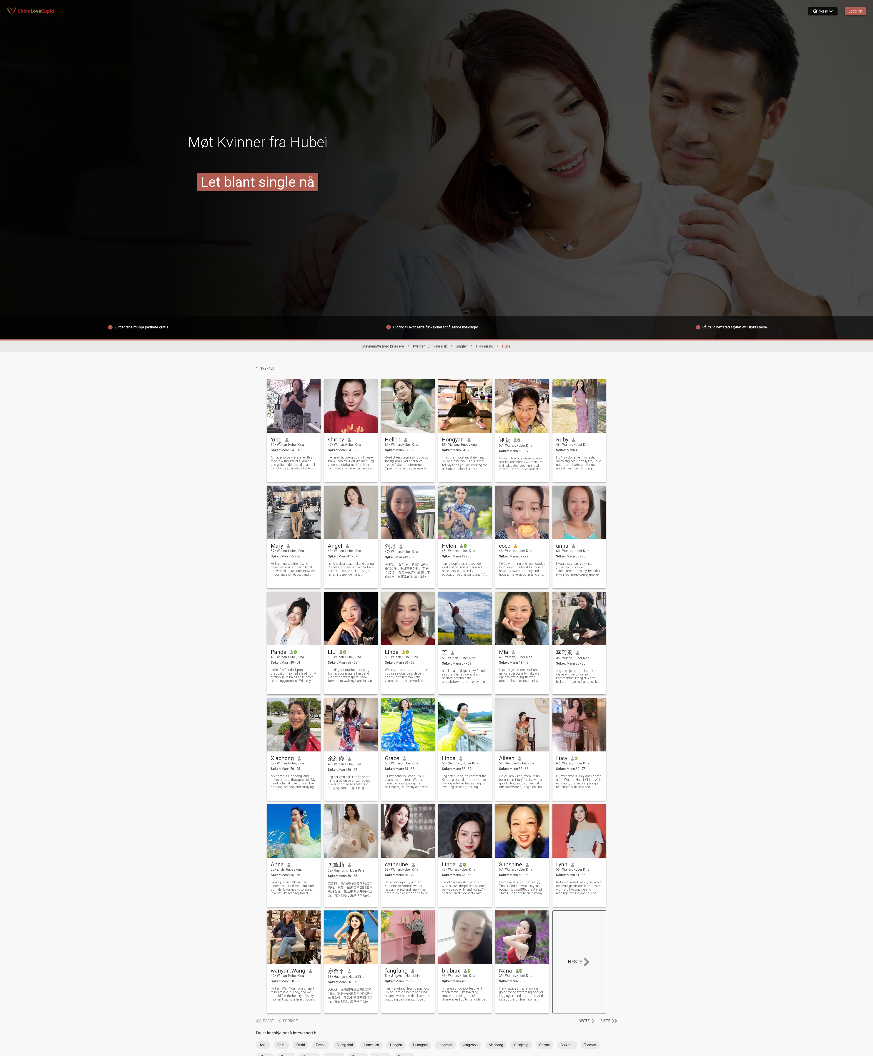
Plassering (484, 346)
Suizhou (567, 1045)
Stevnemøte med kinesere (383, 346)
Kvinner (419, 346)
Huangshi (420, 1045)
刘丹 (390, 546)
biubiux (451, 971)
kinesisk (440, 346)
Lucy (561, 758)
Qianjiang (521, 1045)
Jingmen (445, 1045)
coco (504, 546)
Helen (449, 546)
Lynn (561, 864)
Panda (278, 652)
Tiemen (590, 1045)
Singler (461, 346)
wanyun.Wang (288, 971)
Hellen (393, 439)
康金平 (336, 971)
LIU (332, 652)
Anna (277, 864)
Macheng (496, 1045)
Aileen (506, 758)
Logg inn (855, 11)
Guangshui (344, 1045)
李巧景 (564, 652)
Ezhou (321, 1045)
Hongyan (453, 439)
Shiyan (544, 1045)
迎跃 (504, 440)
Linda (392, 652)
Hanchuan (371, 1045)
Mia (503, 652)
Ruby (562, 439)
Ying (276, 439)
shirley (336, 439)
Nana (505, 971)
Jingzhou (470, 1045)
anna (562, 546)
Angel (335, 546)
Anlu (263, 1045)
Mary (277, 546)
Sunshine (510, 864)
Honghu (396, 1045)
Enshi (300, 1045)
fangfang (396, 971)
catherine (396, 864)
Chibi (281, 1045)
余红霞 (336, 759)
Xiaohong (282, 758)
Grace (392, 758)
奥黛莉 (336, 865)
